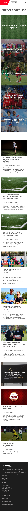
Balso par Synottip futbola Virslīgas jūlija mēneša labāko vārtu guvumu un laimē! (13, 196)
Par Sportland (5, 498)
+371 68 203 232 (5, 490)
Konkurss (16, 202)
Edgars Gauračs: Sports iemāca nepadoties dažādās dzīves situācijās (12, 159)
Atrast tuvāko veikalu (6, 501)
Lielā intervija (17, 165)
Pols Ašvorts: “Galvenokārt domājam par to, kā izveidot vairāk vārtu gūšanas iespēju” (14, 344)
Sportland (16, 239)
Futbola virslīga (6, 165)
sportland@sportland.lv (7, 491)
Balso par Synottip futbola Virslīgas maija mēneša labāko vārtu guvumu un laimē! (12, 233)
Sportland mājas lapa (6, 503)
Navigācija (14, 2)
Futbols (11, 165)
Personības (16, 350)
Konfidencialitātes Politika (7, 504)
